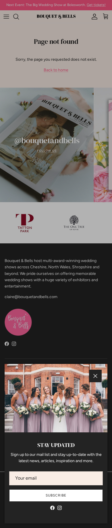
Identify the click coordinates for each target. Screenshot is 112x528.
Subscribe (56, 495)
